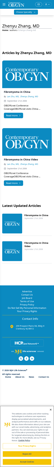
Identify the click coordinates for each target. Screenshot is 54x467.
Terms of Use (27, 301)
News (31, 377)
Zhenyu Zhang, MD (29, 96)
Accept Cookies (27, 462)
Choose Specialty (24, 12)
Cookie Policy (24, 440)
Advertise (27, 291)
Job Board (27, 298)
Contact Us (27, 294)
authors (13, 30)
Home (5, 30)
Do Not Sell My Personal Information (27, 307)
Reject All (27, 454)
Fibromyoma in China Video (36, 244)
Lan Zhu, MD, (13, 96)
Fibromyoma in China (36, 215)
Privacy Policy (27, 304)
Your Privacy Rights (27, 311)
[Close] (51, 410)
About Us (19, 377)
